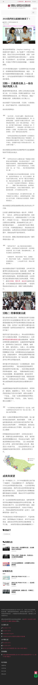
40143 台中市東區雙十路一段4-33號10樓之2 (15, 648)
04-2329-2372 (7, 642)
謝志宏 (24, 281)
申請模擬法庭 (7, 534)
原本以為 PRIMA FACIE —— (20, 576)
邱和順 (11, 281)
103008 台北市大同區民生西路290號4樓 (14, 636)
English (34, 8)
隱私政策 (3, 674)
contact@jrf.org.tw (8, 633)
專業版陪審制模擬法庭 (12, 339)
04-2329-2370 (7, 645)
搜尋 (35, 1)
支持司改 (29, 1)
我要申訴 (3, 665)
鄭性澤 (17, 281)
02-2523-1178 (7, 628)
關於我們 (21, 1)
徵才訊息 (3, 671)
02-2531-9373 (7, 631)
